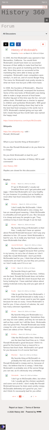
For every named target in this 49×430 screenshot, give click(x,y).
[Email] (12, 44)
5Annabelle (15, 375)
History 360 (23, 12)
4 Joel (13, 268)
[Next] (36, 396)
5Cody (13, 183)
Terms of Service (32, 407)
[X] (5, 44)
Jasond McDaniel (17, 245)
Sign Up (5, 2)
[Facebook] (18, 44)
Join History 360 (10, 166)
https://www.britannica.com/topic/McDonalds (22, 120)
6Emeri (13, 224)
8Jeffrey (14, 334)
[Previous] (15, 396)
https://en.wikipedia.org (13, 131)
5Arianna (14, 204)
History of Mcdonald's (24, 49)
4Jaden (20, 53)
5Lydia (13, 291)
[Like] (43, 44)
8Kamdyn (14, 355)
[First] (13, 396)
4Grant (13, 311)
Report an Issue (16, 407)
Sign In (44, 2)
